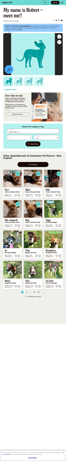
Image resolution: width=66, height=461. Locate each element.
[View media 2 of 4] (18, 81)
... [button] (30, 292)
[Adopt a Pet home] (7, 2)
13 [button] (34, 292)
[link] (54, 20)
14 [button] (38, 292)
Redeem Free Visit (17, 114)
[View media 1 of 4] (8, 81)
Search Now (34, 144)
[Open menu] (62, 2)
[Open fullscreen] (59, 42)
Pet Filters (34, 164)
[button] (43, 292)
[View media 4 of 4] (39, 81)
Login (45, 2)
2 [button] (26, 292)
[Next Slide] (60, 54)
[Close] (63, 453)
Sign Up (55, 2)
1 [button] (22, 292)
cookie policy (7, 454)
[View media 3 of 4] (29, 81)
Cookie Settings (32, 457)
